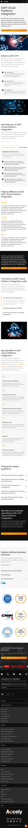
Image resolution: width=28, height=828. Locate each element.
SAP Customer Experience (7, 741)
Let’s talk (26, 826)
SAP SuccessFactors (6, 734)
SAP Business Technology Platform (11, 571)
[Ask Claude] (8, 821)
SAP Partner (4, 711)
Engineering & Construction (7, 774)
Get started (4, 657)
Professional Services (6, 776)
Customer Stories (5, 789)
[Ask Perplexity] (14, 821)
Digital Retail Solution (6, 761)
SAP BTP (5, 301)
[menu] (26, 1)
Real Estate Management (7, 754)
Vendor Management (6, 749)
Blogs (2, 791)
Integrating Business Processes (12, 308)
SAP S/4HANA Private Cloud (7, 729)
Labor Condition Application (7, 801)
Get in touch (4, 533)
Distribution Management (7, 758)
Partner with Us (4, 721)
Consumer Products (5, 771)
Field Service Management (7, 751)
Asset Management (5, 756)
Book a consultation (6, 30)
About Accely (4, 709)
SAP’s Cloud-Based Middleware (12, 298)
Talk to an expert (5, 141)
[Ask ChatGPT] (11, 821)
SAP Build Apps (5, 575)
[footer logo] (14, 813)
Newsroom (3, 794)
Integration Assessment (9, 147)
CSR (2, 796)
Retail (2, 769)
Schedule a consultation (7, 268)
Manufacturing (4, 781)
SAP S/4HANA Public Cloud (7, 731)
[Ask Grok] (20, 821)
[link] (2, 674)
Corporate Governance (6, 799)
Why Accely (4, 713)
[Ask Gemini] (17, 821)
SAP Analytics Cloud (5, 738)
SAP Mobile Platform (7, 579)
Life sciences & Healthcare (7, 778)
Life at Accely (4, 718)
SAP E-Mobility (17, 311)
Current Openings (5, 716)
